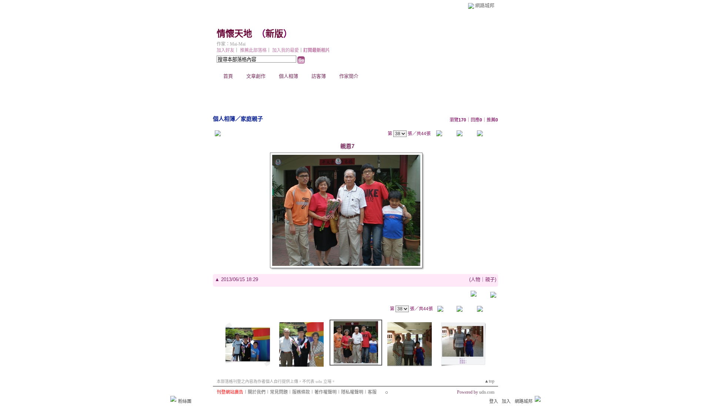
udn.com (486, 392)
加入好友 (225, 50)
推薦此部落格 (253, 50)
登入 (493, 401)
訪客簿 (318, 76)
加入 (506, 401)
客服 (372, 392)
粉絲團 (184, 401)
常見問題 (279, 392)
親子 (490, 279)
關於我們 (257, 392)
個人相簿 (288, 76)
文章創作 (256, 76)
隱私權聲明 (352, 392)
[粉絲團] (173, 399)
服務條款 (301, 392)
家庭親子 (252, 119)
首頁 (228, 76)
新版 (274, 34)
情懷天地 (234, 34)
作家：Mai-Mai (231, 44)
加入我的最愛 (285, 50)
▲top (489, 381)
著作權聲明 (325, 392)
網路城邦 (484, 5)
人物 (475, 279)
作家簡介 (348, 76)
